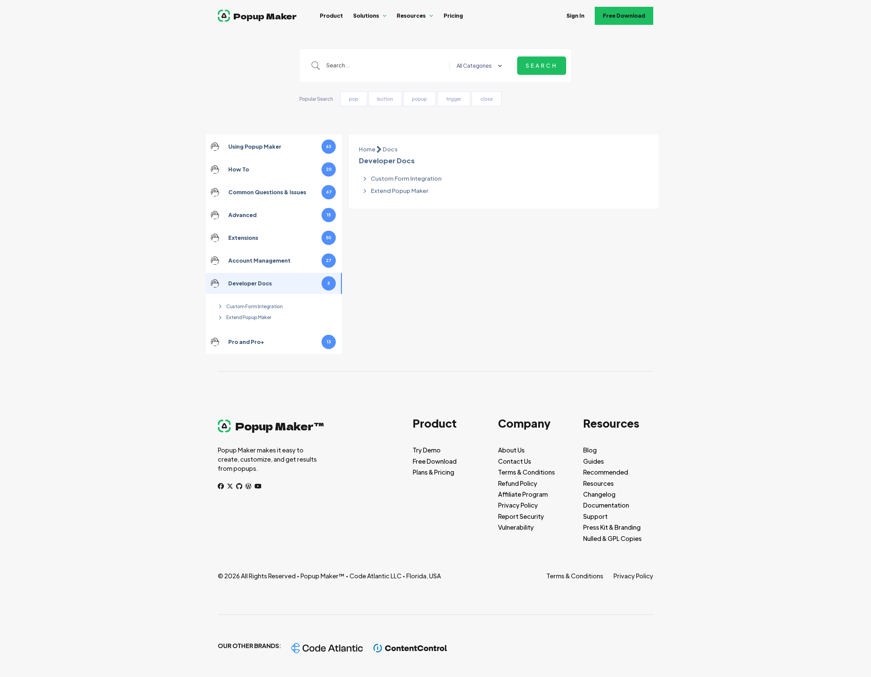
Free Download (624, 15)
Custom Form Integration (254, 306)
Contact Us (514, 461)
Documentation (606, 505)
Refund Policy (517, 483)
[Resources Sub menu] (431, 16)
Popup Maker (265, 16)
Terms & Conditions (526, 472)
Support (595, 516)
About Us (511, 450)
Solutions (366, 15)
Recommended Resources (605, 477)
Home (367, 149)
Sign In (575, 15)
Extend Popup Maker (249, 317)
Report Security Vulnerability (521, 521)
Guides (593, 461)
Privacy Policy (518, 505)
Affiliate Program (523, 494)
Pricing (453, 15)
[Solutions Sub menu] (384, 16)
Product (331, 15)
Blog (590, 450)
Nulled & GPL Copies (612, 538)
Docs (390, 149)
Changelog (599, 494)
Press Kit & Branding (612, 527)
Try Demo (427, 450)
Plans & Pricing (433, 472)
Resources (411, 15)
